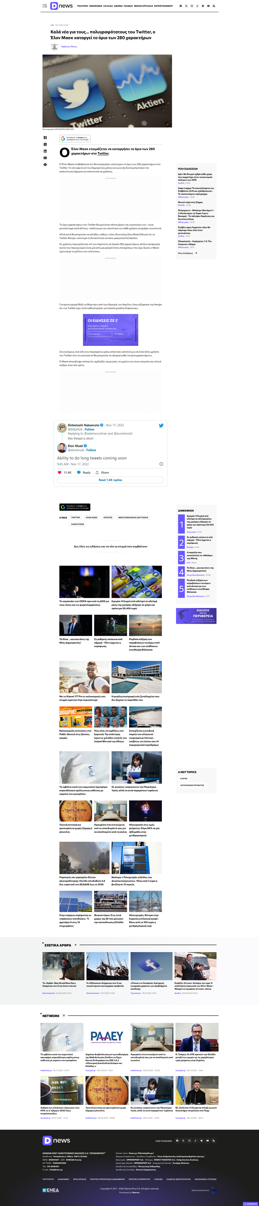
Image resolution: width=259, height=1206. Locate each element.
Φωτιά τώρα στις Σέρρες (190, 202)
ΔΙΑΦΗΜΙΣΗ (63, 1179)
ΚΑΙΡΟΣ (183, 778)
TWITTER (75, 517)
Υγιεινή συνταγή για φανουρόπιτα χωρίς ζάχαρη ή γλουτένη (75, 828)
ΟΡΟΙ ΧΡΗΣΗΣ (79, 1179)
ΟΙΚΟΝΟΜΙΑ (95, 6)
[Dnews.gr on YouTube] (208, 6)
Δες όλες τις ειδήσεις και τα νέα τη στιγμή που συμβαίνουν (110, 546)
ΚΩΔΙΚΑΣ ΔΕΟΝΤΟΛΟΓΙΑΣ (179, 1179)
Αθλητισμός (183, 197)
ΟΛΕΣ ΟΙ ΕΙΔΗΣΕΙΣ (164, 1141)
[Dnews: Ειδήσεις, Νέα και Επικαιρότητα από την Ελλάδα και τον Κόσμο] (61, 6)
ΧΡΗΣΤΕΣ (107, 517)
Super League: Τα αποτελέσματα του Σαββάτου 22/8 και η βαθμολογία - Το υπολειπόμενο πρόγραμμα (196, 191)
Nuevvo (135, 1192)
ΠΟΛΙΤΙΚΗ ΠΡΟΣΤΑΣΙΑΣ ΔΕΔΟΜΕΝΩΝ (107, 1179)
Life (52, 25)
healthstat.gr (46, 1070)
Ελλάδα (181, 205)
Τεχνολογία (136, 993)
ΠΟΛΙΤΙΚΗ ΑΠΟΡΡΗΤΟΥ (139, 1179)
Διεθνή (181, 183)
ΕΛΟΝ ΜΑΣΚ (91, 517)
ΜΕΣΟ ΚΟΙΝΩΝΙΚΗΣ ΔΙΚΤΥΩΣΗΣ (133, 517)
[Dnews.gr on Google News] (203, 6)
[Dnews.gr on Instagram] (192, 6)
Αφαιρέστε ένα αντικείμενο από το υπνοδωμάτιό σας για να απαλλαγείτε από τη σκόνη (110, 828)
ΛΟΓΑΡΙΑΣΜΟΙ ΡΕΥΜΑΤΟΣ (192, 785)
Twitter (103, 153)
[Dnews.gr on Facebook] (181, 6)
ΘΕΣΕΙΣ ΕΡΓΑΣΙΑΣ (143, 6)
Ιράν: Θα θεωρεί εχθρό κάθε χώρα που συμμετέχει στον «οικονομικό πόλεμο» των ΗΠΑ (195, 177)
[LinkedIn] (45, 151)
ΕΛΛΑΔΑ (108, 6)
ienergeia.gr (91, 1070)
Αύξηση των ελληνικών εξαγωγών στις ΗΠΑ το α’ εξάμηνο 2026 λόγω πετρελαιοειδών (59, 1110)
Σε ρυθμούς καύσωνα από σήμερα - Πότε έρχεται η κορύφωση (108, 643)
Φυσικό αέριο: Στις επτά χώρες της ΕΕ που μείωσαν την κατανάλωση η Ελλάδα (108, 919)
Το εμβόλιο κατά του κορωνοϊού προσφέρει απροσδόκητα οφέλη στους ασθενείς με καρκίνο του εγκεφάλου (83, 790)
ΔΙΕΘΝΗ (118, 6)
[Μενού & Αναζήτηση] (44, 6)
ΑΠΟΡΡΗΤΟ (252, 1204)
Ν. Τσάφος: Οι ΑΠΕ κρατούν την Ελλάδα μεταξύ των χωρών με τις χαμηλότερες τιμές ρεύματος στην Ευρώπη (195, 1057)
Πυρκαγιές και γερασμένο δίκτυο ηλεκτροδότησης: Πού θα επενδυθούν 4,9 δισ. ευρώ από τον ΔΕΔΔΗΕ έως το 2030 (82, 881)
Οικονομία (191, 532)
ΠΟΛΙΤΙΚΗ (82, 6)
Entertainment (48, 993)
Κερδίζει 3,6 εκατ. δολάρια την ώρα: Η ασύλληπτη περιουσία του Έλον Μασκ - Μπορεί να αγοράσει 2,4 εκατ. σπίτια (194, 986)
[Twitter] (45, 144)
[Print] (45, 164)
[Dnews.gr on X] (186, 6)
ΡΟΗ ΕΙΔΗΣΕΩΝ (188, 168)
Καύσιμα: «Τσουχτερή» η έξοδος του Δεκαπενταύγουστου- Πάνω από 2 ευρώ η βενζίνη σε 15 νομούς (134, 881)
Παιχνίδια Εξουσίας (196, 575)
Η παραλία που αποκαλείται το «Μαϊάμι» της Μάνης (200, 555)
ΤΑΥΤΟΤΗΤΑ (48, 1179)
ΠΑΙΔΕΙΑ (128, 6)
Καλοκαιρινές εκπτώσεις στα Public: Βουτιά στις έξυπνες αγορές (75, 734)
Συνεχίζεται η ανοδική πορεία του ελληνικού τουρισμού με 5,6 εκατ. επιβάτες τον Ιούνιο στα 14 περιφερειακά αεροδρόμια (144, 737)
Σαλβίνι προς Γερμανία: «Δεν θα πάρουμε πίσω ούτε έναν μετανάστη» (194, 230)
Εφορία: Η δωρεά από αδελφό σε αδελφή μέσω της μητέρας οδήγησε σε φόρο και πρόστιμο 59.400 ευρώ (134, 605)
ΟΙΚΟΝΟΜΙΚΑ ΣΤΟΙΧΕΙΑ (206, 1179)
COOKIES (158, 1179)
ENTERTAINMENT (163, 6)
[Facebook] (45, 137)
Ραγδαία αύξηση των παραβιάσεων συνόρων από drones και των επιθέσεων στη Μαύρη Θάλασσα (199, 586)
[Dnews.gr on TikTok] (197, 6)
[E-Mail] (45, 158)
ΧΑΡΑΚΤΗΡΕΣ (77, 524)
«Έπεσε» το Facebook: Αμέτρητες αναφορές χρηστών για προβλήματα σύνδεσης (149, 986)
